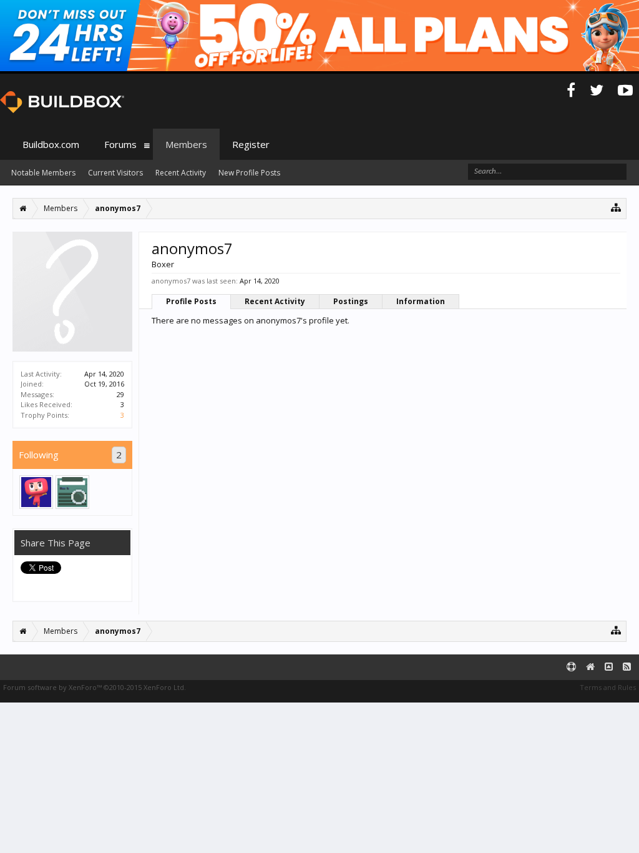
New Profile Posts (249, 172)
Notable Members (43, 172)
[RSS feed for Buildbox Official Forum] (627, 667)
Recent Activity (275, 301)
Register (251, 144)
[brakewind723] (36, 492)
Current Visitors (115, 172)
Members (186, 144)
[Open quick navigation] (616, 207)
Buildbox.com (50, 144)
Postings (350, 301)
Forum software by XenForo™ (94, 687)
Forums (120, 144)
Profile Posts (191, 301)
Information (420, 301)
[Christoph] (72, 492)
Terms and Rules (608, 687)
